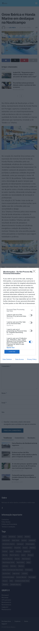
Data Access (19, 359)
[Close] (35, 272)
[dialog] (19, 315)
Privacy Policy (32, 359)
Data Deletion (7, 359)
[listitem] (19, 310)
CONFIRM (12, 351)
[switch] (30, 315)
